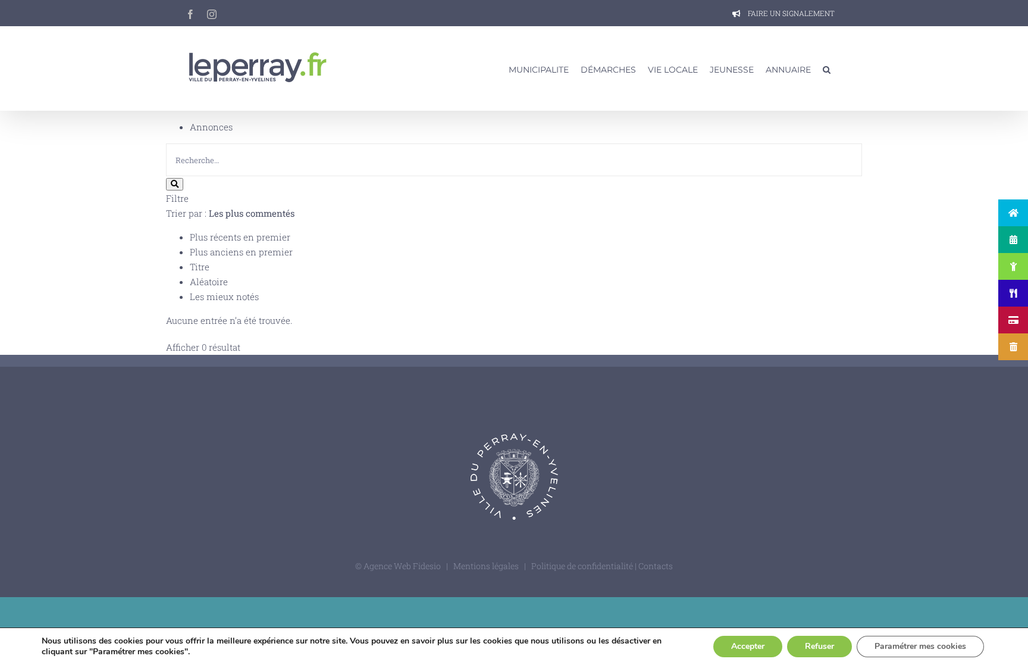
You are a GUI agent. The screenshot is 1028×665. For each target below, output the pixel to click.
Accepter (747, 646)
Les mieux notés (224, 296)
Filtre (177, 198)
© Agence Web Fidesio (398, 566)
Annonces (211, 127)
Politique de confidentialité (583, 566)
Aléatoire (209, 282)
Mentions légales (486, 566)
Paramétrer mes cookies (920, 646)
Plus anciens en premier (241, 252)
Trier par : (230, 213)
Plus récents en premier (240, 237)
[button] (826, 68)
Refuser (819, 646)
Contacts (655, 566)
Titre (199, 267)
